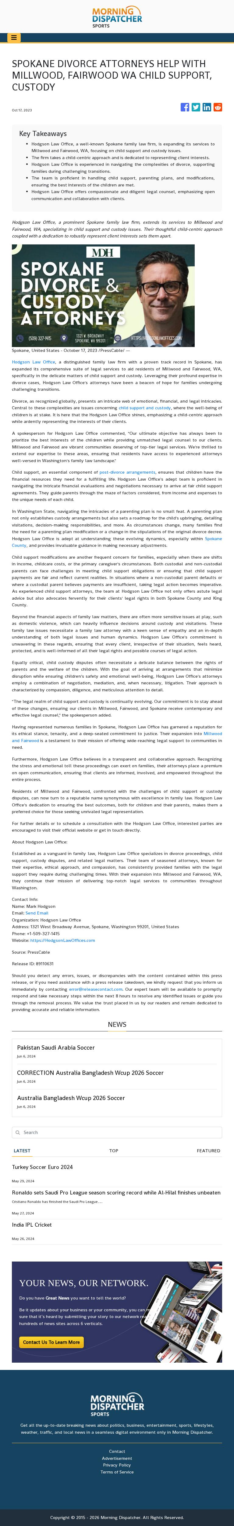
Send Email (37, 913)
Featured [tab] (208, 1150)
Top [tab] (113, 1150)
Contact (117, 1451)
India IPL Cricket (32, 1224)
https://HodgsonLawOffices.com (62, 940)
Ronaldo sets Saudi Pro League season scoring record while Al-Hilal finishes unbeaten (116, 1192)
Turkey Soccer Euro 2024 (42, 1166)
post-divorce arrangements (127, 472)
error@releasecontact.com (95, 989)
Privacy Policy (117, 1465)
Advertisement (117, 1458)
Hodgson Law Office (33, 362)
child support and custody (145, 407)
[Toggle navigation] (14, 37)
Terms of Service (117, 1472)
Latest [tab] (22, 1150)
